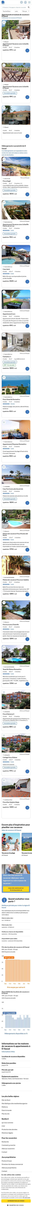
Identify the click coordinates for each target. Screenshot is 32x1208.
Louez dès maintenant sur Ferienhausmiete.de (16, 889)
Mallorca (5, 1107)
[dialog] (16, 1190)
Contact (4, 1152)
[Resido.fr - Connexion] (26, 2)
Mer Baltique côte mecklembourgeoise (14, 1103)
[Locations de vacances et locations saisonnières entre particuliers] (3, 2)
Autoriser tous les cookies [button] (16, 1201)
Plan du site (5, 1114)
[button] (30, 2)
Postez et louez (7, 1161)
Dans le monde (7, 1110)
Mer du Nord (6, 1100)
